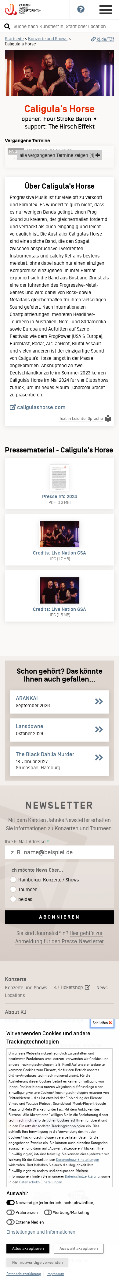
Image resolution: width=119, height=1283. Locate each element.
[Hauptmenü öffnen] (105, 10)
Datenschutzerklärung (82, 1176)
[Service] (81, 9)
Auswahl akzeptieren (79, 1248)
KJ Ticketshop (68, 987)
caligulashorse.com (41, 407)
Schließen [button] (101, 1023)
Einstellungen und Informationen (40, 1232)
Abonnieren (59, 917)
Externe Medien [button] (29, 1222)
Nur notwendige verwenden (37, 1262)
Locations (15, 995)
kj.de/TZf (105, 39)
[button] (6, 26)
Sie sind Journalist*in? (59, 937)
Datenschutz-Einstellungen (77, 1159)
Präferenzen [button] (26, 1212)
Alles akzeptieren (28, 1248)
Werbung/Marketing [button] (70, 1212)
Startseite (14, 38)
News (102, 987)
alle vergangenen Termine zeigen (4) (58, 155)
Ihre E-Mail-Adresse (25, 841)
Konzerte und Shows (47, 38)
